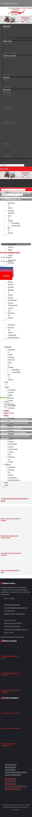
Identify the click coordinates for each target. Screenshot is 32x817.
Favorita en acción (13, 82)
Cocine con (11, 72)
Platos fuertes (12, 60)
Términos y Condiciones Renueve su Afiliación (16, 772)
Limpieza (10, 120)
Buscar (2, 160)
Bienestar (6, 26)
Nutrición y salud (12, 29)
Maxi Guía (6, 89)
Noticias (6, 77)
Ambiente (10, 80)
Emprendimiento (12, 87)
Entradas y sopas (13, 58)
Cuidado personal (13, 31)
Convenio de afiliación (10, 769)
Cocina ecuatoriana (13, 68)
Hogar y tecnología (13, 51)
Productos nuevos (13, 43)
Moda (9, 46)
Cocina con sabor (9, 55)
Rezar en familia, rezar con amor (10, 713)
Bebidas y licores (12, 65)
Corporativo (11, 85)
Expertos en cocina (13, 75)
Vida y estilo (7, 41)
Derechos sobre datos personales (13, 774)
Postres (9, 63)
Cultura (9, 48)
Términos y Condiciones (10, 764)
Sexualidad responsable (18, 36)
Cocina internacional (14, 70)
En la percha (11, 106)
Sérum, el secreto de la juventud (10, 728)
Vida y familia (11, 34)
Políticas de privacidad (10, 767)
